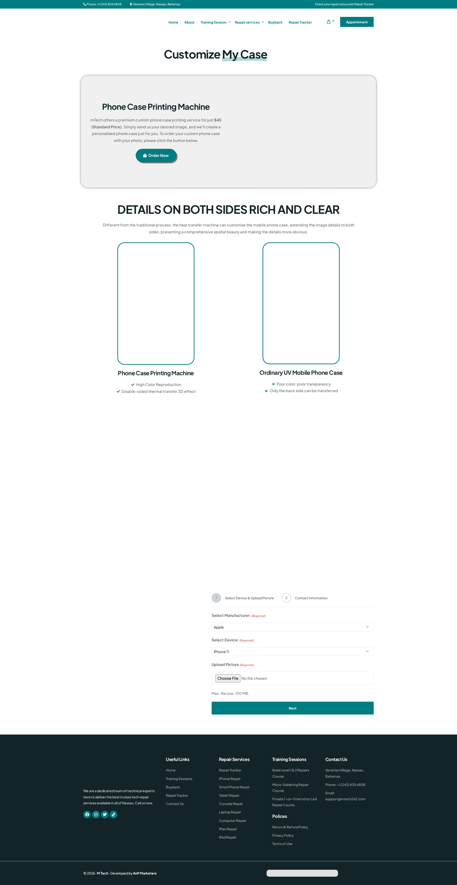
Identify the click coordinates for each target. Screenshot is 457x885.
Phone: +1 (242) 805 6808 (104, 4)
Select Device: (232, 639)
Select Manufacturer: (238, 615)
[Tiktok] (113, 814)
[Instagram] (96, 814)
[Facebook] (87, 814)
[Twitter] (105, 814)
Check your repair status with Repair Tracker (344, 4)
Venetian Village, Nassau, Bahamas (156, 4)
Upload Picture (232, 664)
